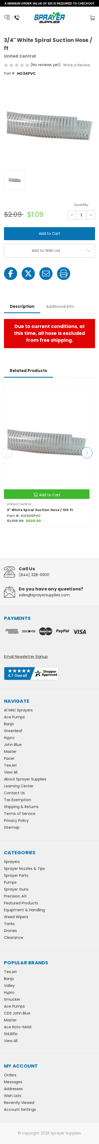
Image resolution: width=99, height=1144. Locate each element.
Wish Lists (12, 1095)
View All (10, 772)
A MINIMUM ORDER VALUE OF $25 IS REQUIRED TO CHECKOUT (49, 3)
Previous (6, 452)
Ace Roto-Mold (17, 1027)
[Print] (63, 273)
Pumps (10, 882)
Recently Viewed (19, 1102)
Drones (10, 930)
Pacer (9, 758)
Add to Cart (49, 495)
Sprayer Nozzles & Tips (24, 868)
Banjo (9, 724)
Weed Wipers (16, 916)
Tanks (9, 923)
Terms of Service (19, 813)
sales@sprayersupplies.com (44, 595)
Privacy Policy (16, 820)
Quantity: (81, 204)
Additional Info (60, 306)
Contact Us (14, 793)
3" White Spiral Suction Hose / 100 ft (40, 510)
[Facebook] (10, 273)
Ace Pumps (14, 717)
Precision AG (15, 896)
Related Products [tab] (28, 370)
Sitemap (12, 827)
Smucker (12, 999)
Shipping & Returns (21, 806)
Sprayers (12, 861)
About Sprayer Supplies (25, 779)
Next (86, 452)
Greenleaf (13, 730)
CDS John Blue (17, 1013)
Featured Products (21, 903)
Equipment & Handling (24, 910)
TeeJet (10, 765)
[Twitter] (28, 273)
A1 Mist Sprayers (18, 710)
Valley (9, 985)
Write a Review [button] (76, 65)
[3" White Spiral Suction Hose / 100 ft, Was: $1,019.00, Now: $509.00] (47, 442)
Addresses (13, 1088)
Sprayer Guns (16, 889)
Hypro (9, 737)
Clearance (13, 937)
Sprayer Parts (16, 875)
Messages (13, 1082)
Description (22, 306)
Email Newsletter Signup (26, 656)
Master (10, 751)
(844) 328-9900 (34, 574)
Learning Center (19, 786)
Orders (10, 1075)
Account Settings (20, 1109)
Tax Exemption (17, 799)
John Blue (13, 744)
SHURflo (11, 1034)
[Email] (46, 273)
